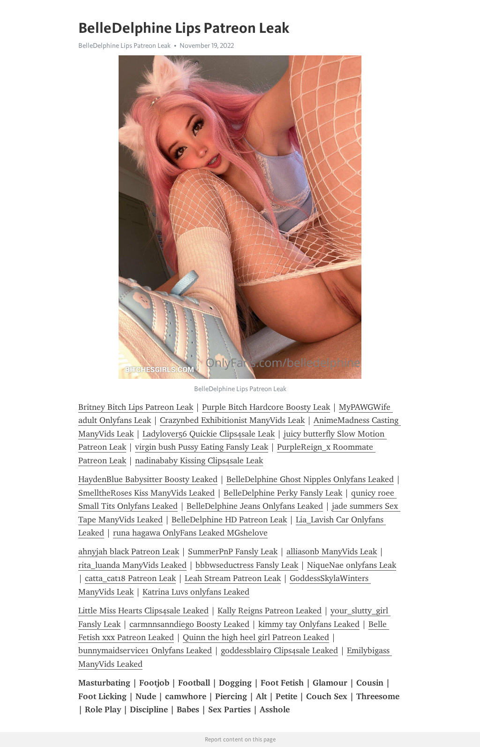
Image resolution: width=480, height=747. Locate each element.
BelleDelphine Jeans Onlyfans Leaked (255, 506)
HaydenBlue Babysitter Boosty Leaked (148, 479)
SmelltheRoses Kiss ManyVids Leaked (146, 493)
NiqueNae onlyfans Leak (351, 565)
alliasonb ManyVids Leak (331, 551)
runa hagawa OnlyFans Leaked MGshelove (190, 533)
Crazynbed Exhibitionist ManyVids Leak (232, 420)
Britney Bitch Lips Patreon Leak (135, 407)
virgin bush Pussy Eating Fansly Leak (201, 447)
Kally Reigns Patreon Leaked (270, 610)
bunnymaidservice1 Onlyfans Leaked (145, 650)
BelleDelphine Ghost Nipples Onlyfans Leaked (310, 479)
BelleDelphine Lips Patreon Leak (124, 45)
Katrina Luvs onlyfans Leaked (195, 592)
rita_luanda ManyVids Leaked (132, 565)
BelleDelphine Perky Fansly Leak (283, 493)
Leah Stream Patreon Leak (233, 578)
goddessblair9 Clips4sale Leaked (279, 650)
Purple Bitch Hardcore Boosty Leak (266, 407)
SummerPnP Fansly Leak (233, 551)
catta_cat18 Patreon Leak (130, 578)
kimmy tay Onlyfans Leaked (309, 624)
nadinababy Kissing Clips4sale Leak (199, 460)
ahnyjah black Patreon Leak (128, 551)
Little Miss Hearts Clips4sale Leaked (143, 610)
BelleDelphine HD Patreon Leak (229, 519)
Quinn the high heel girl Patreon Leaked (256, 637)
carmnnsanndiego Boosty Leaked (189, 624)
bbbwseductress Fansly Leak (246, 565)
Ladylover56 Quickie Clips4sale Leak (208, 434)
